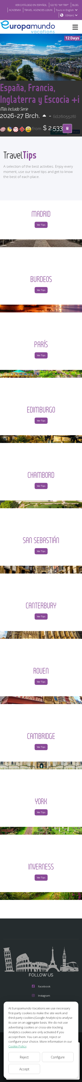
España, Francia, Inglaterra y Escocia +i (39, 93)
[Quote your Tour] (67, 128)
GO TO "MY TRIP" (59, 5)
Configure (58, 1057)
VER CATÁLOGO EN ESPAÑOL (31, 5)
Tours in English (65, 10)
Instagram (44, 995)
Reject (24, 1057)
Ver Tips (41, 224)
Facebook (44, 986)
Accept (24, 1069)
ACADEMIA (15, 10)
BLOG (75, 5)
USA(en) (69, 15)
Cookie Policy (17, 1046)
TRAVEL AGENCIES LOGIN (38, 10)
